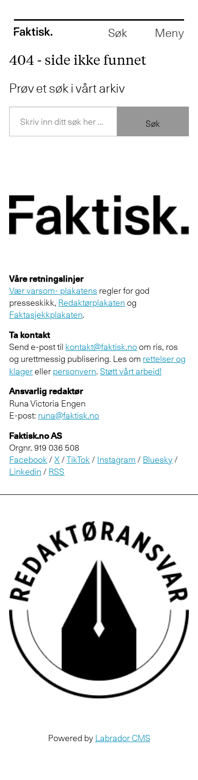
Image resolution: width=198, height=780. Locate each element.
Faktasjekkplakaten (46, 314)
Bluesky (158, 459)
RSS (56, 471)
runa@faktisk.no (68, 415)
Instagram (116, 459)
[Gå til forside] (33, 31)
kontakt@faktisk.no (101, 346)
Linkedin (25, 471)
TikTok (78, 459)
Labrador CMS (122, 738)
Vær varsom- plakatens (53, 290)
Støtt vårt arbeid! (130, 371)
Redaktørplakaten (91, 302)
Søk (153, 123)
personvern (74, 371)
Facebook (28, 459)
